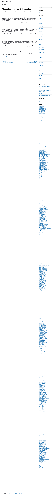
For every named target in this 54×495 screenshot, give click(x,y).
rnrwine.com (41, 473)
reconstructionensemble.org (43, 338)
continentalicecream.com (42, 276)
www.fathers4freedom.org (43, 393)
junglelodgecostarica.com (43, 318)
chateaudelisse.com (42, 153)
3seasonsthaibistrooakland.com (43, 237)
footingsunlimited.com (42, 406)
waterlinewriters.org (42, 375)
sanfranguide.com (41, 261)
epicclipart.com (41, 142)
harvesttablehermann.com (43, 170)
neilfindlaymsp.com (42, 348)
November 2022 (41, 68)
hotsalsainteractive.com (42, 113)
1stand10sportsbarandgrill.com (43, 209)
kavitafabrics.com (41, 339)
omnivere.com (41, 118)
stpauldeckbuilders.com (42, 405)
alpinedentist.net (41, 148)
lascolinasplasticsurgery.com (43, 413)
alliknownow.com (41, 267)
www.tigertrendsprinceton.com (43, 392)
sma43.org (40, 415)
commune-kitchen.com (42, 281)
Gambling (6, 56)
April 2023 (40, 60)
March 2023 (41, 62)
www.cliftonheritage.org (42, 414)
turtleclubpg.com (41, 343)
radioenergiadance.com (42, 149)
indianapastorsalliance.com (43, 355)
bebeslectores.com (42, 166)
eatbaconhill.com (41, 122)
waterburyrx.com (41, 352)
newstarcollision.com (42, 214)
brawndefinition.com (42, 275)
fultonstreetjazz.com (42, 158)
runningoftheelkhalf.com (42, 395)
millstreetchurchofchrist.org (43, 461)
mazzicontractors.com (42, 438)
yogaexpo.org (41, 239)
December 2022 (41, 67)
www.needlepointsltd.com (43, 411)
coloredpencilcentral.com (42, 182)
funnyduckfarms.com (42, 467)
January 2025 (41, 26)
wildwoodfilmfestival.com (43, 155)
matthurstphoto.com (42, 457)
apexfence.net (41, 490)
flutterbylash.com (41, 465)
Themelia (20, 493)
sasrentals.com (41, 215)
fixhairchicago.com (42, 358)
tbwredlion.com (41, 451)
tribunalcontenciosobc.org (43, 269)
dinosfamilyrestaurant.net (43, 168)
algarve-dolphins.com (42, 321)
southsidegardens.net (42, 436)
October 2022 (41, 70)
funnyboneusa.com (42, 336)
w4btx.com (40, 210)
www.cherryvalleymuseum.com (43, 162)
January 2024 (41, 46)
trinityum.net (41, 437)
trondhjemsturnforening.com (43, 449)
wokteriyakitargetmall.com (43, 220)
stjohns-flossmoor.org (42, 335)
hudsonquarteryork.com (42, 444)
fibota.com (40, 445)
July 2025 (40, 18)
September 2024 (41, 33)
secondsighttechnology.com (43, 216)
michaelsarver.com (42, 217)
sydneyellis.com (41, 222)
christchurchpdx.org (42, 279)
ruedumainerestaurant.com (43, 289)
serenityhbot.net (41, 388)
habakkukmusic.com (42, 386)
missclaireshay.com (42, 106)
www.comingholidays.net (42, 260)
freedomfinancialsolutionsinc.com (44, 398)
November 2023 (41, 49)
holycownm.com (41, 341)
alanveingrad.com (41, 322)
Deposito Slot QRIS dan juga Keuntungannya (45, 95)
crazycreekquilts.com (42, 277)
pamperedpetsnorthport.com (43, 203)
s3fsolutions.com (41, 174)
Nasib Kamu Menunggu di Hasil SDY (44, 86)
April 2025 (40, 21)
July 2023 (40, 55)
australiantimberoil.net (42, 167)
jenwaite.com (41, 468)
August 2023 (41, 54)
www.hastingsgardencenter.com (43, 434)
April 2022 (40, 80)
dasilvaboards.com (42, 271)
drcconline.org (41, 350)
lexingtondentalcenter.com (43, 221)
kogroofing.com (41, 147)
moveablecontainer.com (42, 160)
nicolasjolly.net (41, 284)
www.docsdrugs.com (42, 408)
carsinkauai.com (41, 460)
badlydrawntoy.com (42, 384)
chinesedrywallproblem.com (43, 333)
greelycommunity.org (42, 288)
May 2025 (40, 20)
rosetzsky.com (41, 290)
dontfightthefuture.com (42, 180)
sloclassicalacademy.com (43, 270)
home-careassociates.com (43, 240)
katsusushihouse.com (42, 287)
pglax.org (40, 329)
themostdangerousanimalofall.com (44, 265)
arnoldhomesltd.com (42, 181)
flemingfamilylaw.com (42, 472)
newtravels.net (41, 125)
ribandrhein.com (41, 231)
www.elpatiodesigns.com (42, 443)
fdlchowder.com (41, 410)
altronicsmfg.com (41, 121)
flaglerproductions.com (42, 274)
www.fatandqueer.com (42, 402)
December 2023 (41, 47)
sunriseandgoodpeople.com (43, 332)
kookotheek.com (41, 150)
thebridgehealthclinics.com (43, 374)
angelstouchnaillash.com (42, 211)
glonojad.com (41, 291)
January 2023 (41, 65)
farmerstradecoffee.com (42, 379)
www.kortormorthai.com (42, 401)
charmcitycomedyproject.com (43, 296)
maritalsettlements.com (42, 325)
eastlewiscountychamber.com (43, 268)
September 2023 (41, 52)
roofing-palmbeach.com (42, 179)
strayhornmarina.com (42, 273)
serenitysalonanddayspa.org (43, 114)
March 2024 (41, 42)
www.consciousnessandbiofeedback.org (45, 432)
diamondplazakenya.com (42, 450)
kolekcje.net (41, 232)
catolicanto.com (41, 233)
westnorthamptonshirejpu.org (43, 156)
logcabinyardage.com (42, 380)
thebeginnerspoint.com (42, 259)
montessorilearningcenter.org (43, 454)
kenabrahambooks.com (42, 280)
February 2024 (41, 44)
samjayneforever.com (42, 456)
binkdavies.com (41, 278)
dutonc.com (41, 315)
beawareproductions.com (42, 297)
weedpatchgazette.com (42, 200)
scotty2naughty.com (42, 294)
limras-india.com (41, 107)
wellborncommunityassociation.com (44, 154)
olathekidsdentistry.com (42, 206)
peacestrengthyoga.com (42, 397)
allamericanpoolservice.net (43, 225)
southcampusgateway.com (43, 152)
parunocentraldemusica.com (43, 447)
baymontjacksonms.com (42, 327)
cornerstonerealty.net (42, 431)
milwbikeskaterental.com (42, 326)
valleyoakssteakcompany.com (43, 356)
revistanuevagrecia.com (42, 292)
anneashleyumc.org (42, 403)
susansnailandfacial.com (42, 390)
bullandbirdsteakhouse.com (43, 412)
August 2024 (41, 34)
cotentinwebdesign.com (42, 163)
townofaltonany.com (42, 328)
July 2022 (40, 75)
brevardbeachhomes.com (42, 175)
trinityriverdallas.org (42, 235)
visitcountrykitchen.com (42, 320)
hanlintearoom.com (42, 466)
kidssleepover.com (42, 124)
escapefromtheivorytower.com (43, 176)
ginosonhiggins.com (42, 323)
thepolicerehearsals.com (42, 266)
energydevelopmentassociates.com (44, 172)
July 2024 (40, 36)
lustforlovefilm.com (42, 283)
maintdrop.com (41, 144)
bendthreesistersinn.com (42, 334)
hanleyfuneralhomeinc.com (43, 207)
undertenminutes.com (42, 117)
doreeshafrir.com (41, 295)
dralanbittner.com (41, 198)
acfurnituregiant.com (42, 116)
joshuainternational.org (42, 389)
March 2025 (41, 23)
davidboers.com (41, 381)
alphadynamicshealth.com (43, 464)
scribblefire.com (41, 238)
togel (40, 101)
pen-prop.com (41, 391)
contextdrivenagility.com (42, 298)
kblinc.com (40, 201)
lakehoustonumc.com (42, 385)
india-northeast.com (42, 178)
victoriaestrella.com (42, 345)
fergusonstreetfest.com (42, 455)
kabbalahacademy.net (42, 212)
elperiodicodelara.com (42, 108)
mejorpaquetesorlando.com (43, 208)
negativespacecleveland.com (43, 330)
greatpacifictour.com (42, 344)
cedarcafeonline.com (42, 115)
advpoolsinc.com (41, 353)
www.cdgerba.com (42, 446)
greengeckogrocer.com (42, 218)
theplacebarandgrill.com (42, 351)
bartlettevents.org (41, 159)
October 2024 (41, 31)
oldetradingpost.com (42, 164)
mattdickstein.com (42, 383)
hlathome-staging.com (42, 219)
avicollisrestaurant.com (42, 349)
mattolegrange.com (42, 317)
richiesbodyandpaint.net (42, 109)
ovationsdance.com (42, 230)
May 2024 (40, 39)
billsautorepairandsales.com (43, 452)
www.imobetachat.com (42, 382)
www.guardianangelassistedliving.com (44, 448)
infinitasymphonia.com (42, 285)
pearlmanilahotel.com (42, 143)
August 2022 (41, 73)
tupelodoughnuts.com (42, 205)
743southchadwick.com (42, 177)
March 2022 (41, 81)
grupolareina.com (41, 161)
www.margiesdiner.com (42, 409)
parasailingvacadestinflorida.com (44, 462)
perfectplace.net (41, 236)
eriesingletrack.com (42, 202)
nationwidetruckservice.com (43, 342)
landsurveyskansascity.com (43, 404)
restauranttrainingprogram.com (43, 224)
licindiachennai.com (42, 110)
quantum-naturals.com (42, 453)
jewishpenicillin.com (42, 226)
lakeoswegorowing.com (42, 474)
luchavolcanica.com (42, 340)
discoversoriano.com (42, 258)
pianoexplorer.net (41, 435)
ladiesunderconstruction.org (43, 165)
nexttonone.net (41, 387)
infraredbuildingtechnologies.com (44, 169)
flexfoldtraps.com (41, 399)
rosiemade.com (41, 204)
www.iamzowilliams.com (42, 433)
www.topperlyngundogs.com (43, 394)
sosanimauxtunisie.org (42, 146)
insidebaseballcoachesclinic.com (44, 459)
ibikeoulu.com (41, 299)
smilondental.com (41, 213)
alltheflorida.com (41, 458)
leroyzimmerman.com (42, 470)
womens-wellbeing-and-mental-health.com (45, 228)
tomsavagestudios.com (42, 227)
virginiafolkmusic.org (42, 229)
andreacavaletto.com (42, 241)
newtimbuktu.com (41, 120)
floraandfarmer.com (42, 173)
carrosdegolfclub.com (42, 171)
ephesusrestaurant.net (42, 440)
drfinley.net (40, 471)
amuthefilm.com (41, 282)
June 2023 (40, 57)
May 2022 (40, 78)
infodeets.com (41, 112)
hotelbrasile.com (41, 157)
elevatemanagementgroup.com (43, 469)
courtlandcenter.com (42, 347)
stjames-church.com (42, 293)
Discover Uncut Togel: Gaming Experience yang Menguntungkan (45, 91)
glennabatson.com (42, 272)
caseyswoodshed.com (42, 357)
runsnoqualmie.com (42, 407)
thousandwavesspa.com (42, 346)
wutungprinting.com (42, 324)
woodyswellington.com (42, 441)
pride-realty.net (41, 463)
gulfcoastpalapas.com (42, 373)
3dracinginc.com (41, 263)
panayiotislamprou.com (42, 151)
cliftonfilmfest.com (42, 183)
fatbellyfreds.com (41, 442)
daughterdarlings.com (42, 111)
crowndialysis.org (41, 223)
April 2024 (40, 41)
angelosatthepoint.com (42, 354)
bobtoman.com (41, 145)
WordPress (16, 493)
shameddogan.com (42, 376)
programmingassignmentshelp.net (44, 123)
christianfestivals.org (42, 319)
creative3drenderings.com (43, 378)
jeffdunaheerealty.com (42, 396)
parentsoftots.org (41, 377)
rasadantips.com (41, 119)
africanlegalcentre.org (42, 286)
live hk (40, 12)
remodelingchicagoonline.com (43, 416)
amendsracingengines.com (43, 400)
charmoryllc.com (41, 262)
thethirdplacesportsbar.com (43, 439)
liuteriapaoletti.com (42, 331)
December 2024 (41, 28)
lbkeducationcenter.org (42, 234)
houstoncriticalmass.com (42, 264)
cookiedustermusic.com (42, 337)
